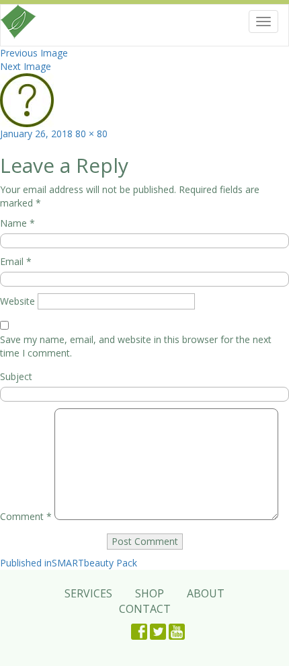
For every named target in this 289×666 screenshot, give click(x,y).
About (205, 593)
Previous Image (34, 52)
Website (17, 301)
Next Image (25, 66)
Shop (149, 593)
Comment (26, 516)
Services (88, 593)
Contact (145, 608)
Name (17, 223)
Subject (16, 376)
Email (16, 261)
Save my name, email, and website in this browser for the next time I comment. (136, 346)
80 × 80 (91, 133)
